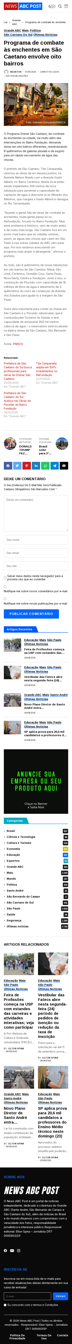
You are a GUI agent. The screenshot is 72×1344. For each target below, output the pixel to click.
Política (37, 884)
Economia (37, 848)
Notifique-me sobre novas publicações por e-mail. (36, 603)
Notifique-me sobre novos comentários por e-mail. (36, 591)
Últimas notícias (37, 926)
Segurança (37, 920)
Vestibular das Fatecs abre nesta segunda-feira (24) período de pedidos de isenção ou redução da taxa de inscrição (46, 678)
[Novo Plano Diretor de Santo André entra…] (12, 700)
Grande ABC (37, 866)
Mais (37, 872)
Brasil (37, 830)
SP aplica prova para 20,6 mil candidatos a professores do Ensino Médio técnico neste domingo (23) (45, 733)
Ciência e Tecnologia (37, 836)
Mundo (37, 878)
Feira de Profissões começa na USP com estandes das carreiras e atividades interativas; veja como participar (44, 651)
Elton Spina (16, 1048)
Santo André (37, 890)
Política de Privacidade (17, 1337)
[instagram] (18, 1250)
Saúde (37, 914)
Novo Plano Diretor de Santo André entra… (44, 706)
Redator (16, 72)
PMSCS (18, 344)
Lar (5, 22)
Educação (37, 854)
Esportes (37, 860)
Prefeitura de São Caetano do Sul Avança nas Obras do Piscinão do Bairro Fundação (17, 400)
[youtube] (12, 1250)
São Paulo (37, 908)
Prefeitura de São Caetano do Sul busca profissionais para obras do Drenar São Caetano (18, 371)
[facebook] (5, 1250)
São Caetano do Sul (37, 902)
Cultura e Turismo (37, 842)
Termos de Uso (43, 1337)
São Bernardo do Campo (36, 896)
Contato (62, 1335)
